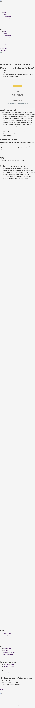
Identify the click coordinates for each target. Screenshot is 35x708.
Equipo (5, 22)
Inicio (4, 12)
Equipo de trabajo (8, 639)
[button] (17, 29)
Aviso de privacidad (8, 664)
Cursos (5, 14)
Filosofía (5, 20)
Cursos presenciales (10, 18)
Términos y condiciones (9, 666)
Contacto (6, 23)
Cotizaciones (7, 25)
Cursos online (8, 16)
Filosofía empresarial (9, 637)
